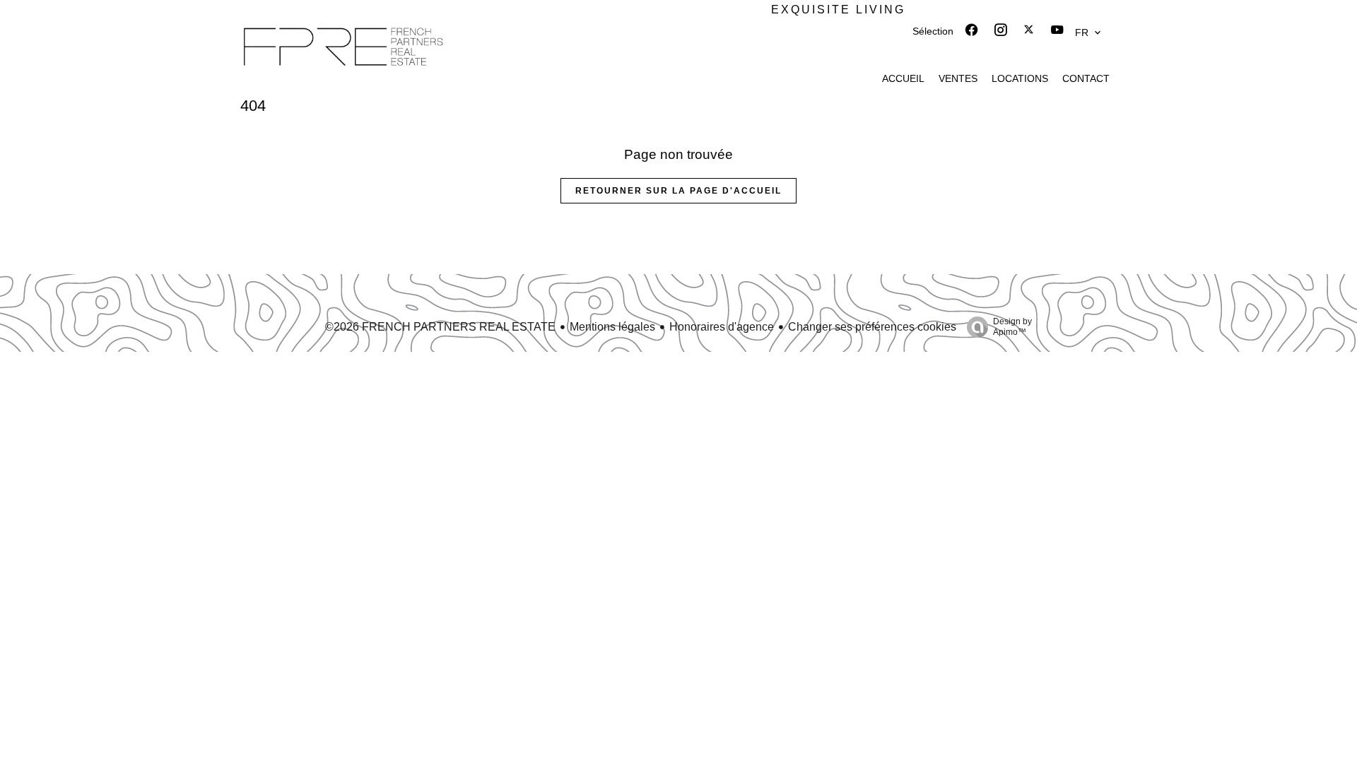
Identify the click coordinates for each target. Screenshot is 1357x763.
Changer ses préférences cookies (872, 327)
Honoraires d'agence (721, 327)
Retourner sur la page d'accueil (678, 191)
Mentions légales (612, 327)
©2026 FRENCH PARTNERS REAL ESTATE (440, 327)
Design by (1012, 327)
